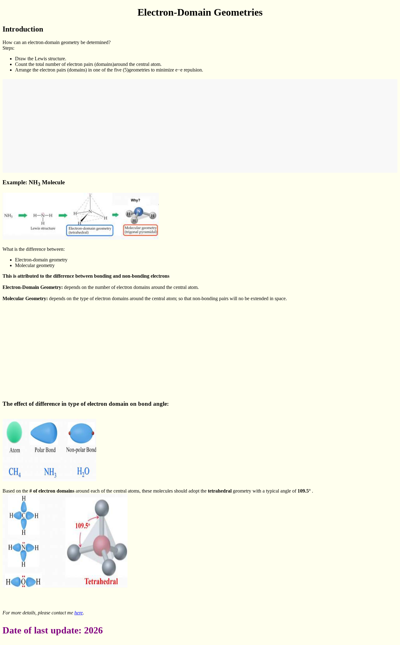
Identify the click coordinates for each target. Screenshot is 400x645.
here (78, 612)
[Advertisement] (193, 126)
